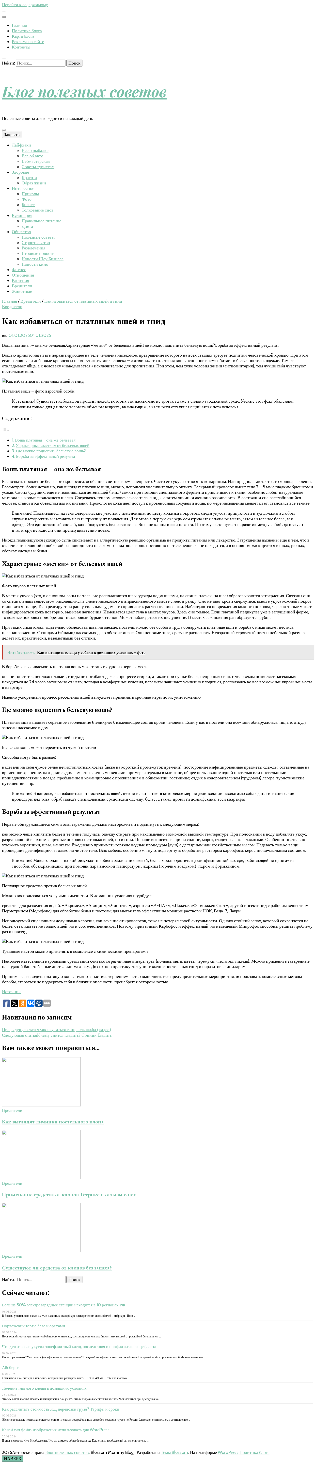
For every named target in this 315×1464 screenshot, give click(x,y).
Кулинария (22, 215)
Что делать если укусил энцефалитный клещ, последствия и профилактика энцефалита (79, 1346)
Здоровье (20, 172)
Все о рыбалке (35, 150)
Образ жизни (34, 183)
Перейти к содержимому (25, 4)
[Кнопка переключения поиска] (4, 58)
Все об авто (32, 156)
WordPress (228, 1452)
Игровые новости (38, 253)
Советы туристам (38, 166)
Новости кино (35, 264)
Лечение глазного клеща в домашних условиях (44, 1388)
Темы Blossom (174, 1452)
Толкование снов (38, 210)
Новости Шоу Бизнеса (42, 259)
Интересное (23, 188)
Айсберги (10, 1367)
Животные (22, 291)
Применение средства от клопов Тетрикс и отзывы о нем (69, 1194)
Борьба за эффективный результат (46, 456)
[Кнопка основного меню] (4, 130)
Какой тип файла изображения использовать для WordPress (56, 1429)
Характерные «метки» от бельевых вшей (52, 445)
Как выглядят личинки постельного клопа (53, 1121)
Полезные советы (38, 237)
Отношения (23, 275)
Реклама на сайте (28, 41)
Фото (27, 199)
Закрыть (11, 134)
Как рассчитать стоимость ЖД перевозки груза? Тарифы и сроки (60, 1409)
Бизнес (28, 204)
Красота (29, 177)
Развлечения (33, 248)
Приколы (30, 194)
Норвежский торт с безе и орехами (33, 1325)
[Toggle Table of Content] (5, 430)
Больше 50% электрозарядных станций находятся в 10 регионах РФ (63, 1304)
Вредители (22, 286)
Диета (27, 226)
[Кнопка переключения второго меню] (4, 11)
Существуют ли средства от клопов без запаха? (57, 1267)
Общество (21, 231)
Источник (11, 991)
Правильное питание (41, 221)
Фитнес (19, 269)
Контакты (21, 47)
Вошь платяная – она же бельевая (45, 440)
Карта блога (23, 36)
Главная (19, 25)
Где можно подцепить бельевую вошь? (51, 450)
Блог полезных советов (84, 91)
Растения (20, 280)
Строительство (36, 242)
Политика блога (27, 30)
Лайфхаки (21, 145)
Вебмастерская (36, 161)
